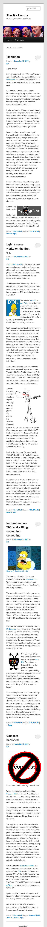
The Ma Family (17, 15)
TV (38, 231)
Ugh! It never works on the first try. (18, 248)
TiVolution (13, 57)
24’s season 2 (31, 579)
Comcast (32, 915)
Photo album (19, 40)
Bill (7, 63)
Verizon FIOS (11, 794)
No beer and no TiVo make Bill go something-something (18, 529)
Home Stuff (17, 231)
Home (9, 40)
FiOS (30, 231)
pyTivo (8, 885)
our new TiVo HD (15, 264)
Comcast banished (12, 738)
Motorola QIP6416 (27, 865)
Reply (9, 725)
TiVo (34, 231)
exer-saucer (10, 79)
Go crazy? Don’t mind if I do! (17, 571)
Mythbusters (11, 629)
